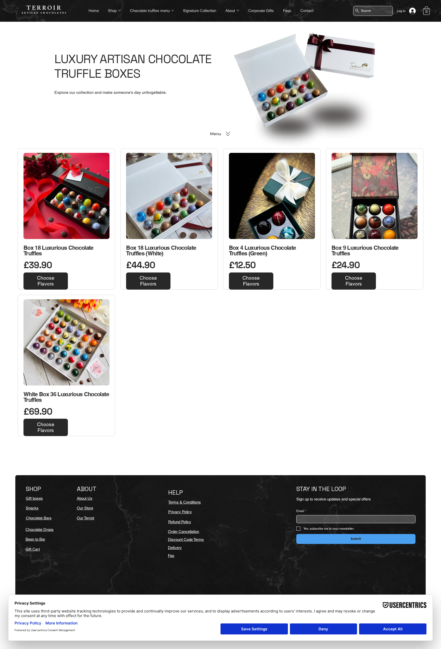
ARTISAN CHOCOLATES (44, 13)
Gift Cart (33, 549)
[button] (426, 10)
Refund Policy (179, 522)
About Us (84, 498)
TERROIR (44, 9)
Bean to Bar (35, 539)
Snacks (32, 508)
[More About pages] (238, 10)
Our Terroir (85, 518)
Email (301, 511)
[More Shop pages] (119, 10)
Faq (171, 555)
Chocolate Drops (40, 529)
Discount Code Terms (186, 539)
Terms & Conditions (184, 502)
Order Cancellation (183, 531)
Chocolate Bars (39, 518)
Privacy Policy (180, 512)
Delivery (175, 547)
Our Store (85, 508)
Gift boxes (34, 498)
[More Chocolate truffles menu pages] (172, 10)
